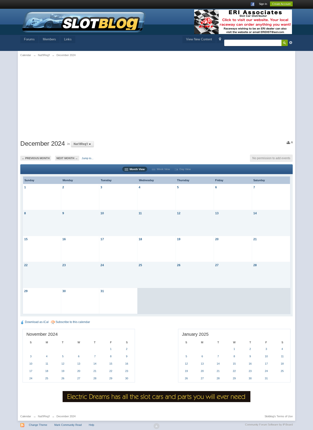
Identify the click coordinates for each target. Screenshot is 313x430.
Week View (162, 169)
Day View (184, 169)
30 (64, 291)
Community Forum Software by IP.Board (269, 424)
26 (178, 265)
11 (140, 213)
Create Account (281, 3)
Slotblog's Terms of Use (279, 416)
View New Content (199, 39)
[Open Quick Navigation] (220, 39)
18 (140, 239)
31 (102, 291)
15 (26, 239)
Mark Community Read (68, 424)
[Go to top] (156, 426)
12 (178, 213)
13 (217, 213)
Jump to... (87, 158)
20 (217, 239)
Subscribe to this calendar (72, 322)
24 (102, 265)
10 (102, 213)
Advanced (291, 43)
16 (64, 239)
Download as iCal (36, 322)
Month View (136, 169)
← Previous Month (36, 158)
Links (68, 39)
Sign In (263, 3)
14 (255, 213)
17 (102, 239)
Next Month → (67, 158)
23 (64, 265)
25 (140, 265)
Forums (29, 39)
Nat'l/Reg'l (44, 416)
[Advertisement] (67, 97)
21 (255, 239)
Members (49, 39)
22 (26, 265)
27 (217, 265)
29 (26, 291)
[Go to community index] (84, 21)
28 (255, 265)
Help (91, 424)
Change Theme (38, 424)
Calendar (25, 416)
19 (178, 239)
